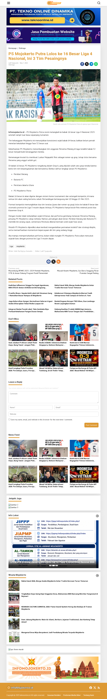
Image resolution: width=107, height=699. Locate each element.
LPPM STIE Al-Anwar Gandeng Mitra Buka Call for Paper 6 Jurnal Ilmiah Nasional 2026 (52, 562)
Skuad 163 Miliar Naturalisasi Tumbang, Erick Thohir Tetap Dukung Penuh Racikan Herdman (52, 369)
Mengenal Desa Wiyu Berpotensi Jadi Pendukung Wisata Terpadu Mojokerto (52, 632)
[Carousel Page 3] (56, 565)
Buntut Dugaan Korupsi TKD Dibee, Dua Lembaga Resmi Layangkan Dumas (75, 302)
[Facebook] (48, 262)
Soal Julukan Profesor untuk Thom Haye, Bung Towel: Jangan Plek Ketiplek (22, 344)
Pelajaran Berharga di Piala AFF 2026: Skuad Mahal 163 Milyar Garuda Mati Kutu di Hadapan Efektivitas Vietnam (83, 369)
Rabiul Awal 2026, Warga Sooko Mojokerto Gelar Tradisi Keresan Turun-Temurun (74, 286)
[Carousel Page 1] (50, 565)
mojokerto (21, 246)
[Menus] (9, 3)
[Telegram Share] (91, 64)
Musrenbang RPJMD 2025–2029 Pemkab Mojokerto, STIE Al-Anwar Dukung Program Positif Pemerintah (28, 270)
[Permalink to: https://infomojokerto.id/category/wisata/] (97, 575)
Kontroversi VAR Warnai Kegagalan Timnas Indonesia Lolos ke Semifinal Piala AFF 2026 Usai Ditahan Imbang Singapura (83, 344)
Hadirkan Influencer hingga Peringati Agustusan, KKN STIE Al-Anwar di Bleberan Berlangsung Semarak (28, 286)
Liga (11, 246)
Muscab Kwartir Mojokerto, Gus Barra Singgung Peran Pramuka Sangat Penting (78, 270)
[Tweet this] (87, 64)
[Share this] (82, 64)
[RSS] (58, 262)
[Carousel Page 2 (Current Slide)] (53, 565)
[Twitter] (53, 262)
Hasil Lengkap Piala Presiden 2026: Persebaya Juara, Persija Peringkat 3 (21, 369)
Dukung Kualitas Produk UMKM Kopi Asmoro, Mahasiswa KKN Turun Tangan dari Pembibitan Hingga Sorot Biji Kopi (74, 310)
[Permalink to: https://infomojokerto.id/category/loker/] (97, 515)
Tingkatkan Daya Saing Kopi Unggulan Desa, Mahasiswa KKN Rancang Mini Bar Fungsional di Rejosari (59, 595)
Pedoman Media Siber (72, 695)
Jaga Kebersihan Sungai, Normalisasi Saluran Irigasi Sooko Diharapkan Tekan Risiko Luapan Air (30, 302)
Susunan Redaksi (54, 695)
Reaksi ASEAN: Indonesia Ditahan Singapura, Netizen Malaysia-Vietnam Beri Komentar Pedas (53, 344)
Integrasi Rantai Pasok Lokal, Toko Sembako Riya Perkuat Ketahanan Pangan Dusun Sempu (28, 310)
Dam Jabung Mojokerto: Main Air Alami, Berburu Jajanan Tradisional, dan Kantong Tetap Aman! (58, 621)
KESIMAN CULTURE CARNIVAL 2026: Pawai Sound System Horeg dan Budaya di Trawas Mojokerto (56, 608)
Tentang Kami (88, 695)
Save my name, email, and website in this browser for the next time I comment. (41, 419)
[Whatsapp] (96, 64)
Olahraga (11, 65)
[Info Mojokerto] (54, 3)
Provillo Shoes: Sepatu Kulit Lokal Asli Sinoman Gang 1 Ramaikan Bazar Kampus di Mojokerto (30, 294)
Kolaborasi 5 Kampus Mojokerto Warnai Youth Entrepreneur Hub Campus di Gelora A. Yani (73, 294)
